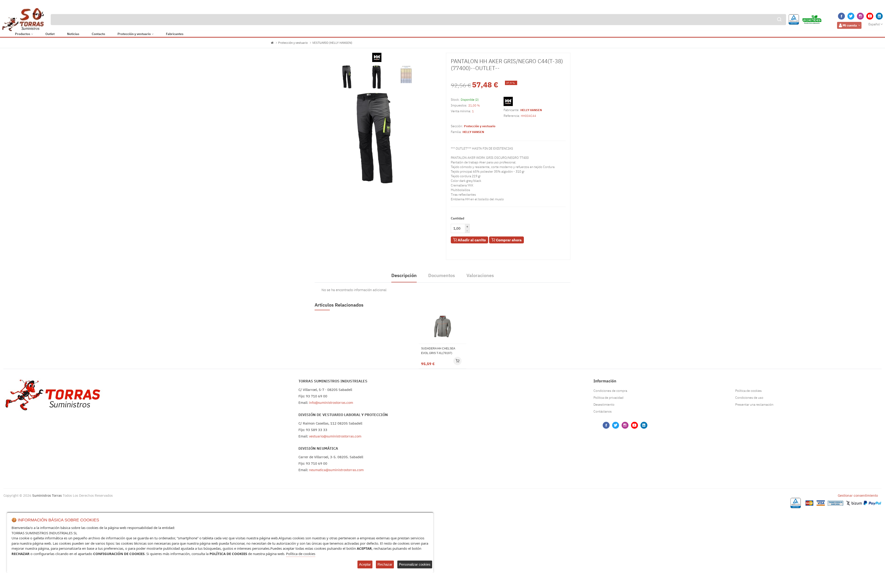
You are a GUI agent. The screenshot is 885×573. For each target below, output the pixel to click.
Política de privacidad (608, 398)
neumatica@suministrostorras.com (336, 470)
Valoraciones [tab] (480, 275)
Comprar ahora (508, 240)
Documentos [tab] (441, 275)
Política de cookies (748, 391)
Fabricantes (174, 34)
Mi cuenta (850, 25)
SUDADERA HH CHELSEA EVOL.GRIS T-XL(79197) (438, 351)
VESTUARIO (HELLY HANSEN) (332, 43)
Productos (22, 34)
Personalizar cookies (415, 564)
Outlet (50, 34)
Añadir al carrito (471, 240)
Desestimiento (603, 404)
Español (874, 24)
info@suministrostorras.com (331, 402)
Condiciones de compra (610, 391)
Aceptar (365, 564)
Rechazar (385, 564)
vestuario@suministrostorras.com (335, 436)
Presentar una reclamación (754, 404)
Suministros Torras (47, 495)
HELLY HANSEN (531, 110)
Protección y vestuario (134, 34)
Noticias (73, 34)
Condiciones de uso (749, 398)
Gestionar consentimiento (858, 495)
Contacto (98, 34)
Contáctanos (602, 411)
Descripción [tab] (404, 275)
